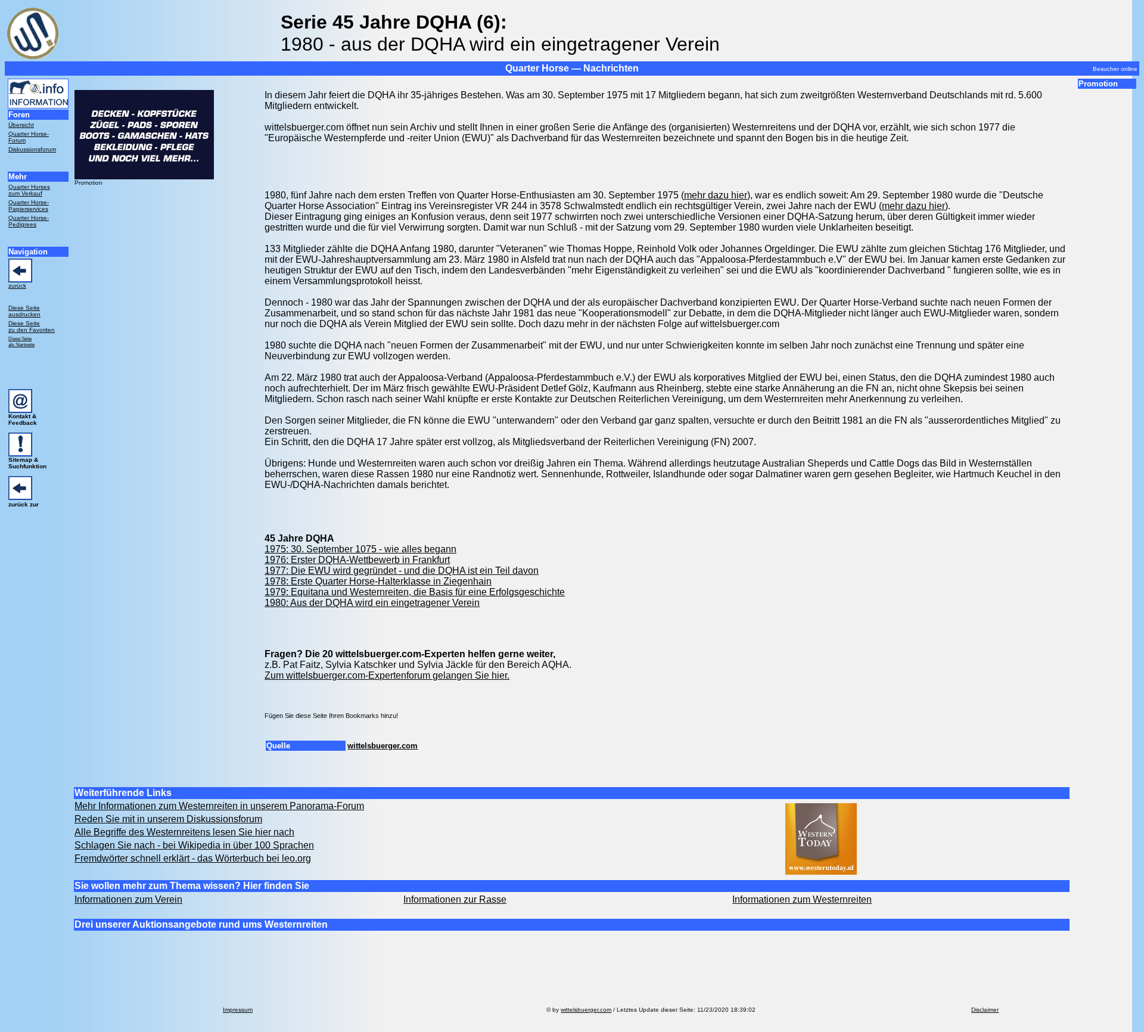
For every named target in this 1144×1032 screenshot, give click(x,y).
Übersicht (21, 125)
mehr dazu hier (715, 195)
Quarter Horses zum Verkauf (29, 190)
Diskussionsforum (32, 149)
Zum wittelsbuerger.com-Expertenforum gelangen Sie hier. (387, 675)
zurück (17, 285)
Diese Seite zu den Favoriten (31, 326)
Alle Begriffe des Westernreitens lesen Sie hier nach (184, 832)
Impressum (238, 1009)
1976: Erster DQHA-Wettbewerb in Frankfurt (357, 560)
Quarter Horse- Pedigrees (28, 221)
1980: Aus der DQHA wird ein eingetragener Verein (372, 603)
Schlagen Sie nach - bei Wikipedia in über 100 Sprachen (194, 845)
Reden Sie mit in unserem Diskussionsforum (168, 819)
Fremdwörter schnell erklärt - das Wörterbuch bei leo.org (192, 858)
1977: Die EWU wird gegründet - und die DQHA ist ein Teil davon (402, 570)
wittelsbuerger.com (382, 745)
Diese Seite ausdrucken (24, 311)
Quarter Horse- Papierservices (28, 205)
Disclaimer (985, 1009)
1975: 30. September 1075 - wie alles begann (360, 549)
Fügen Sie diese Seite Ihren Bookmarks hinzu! (331, 715)
